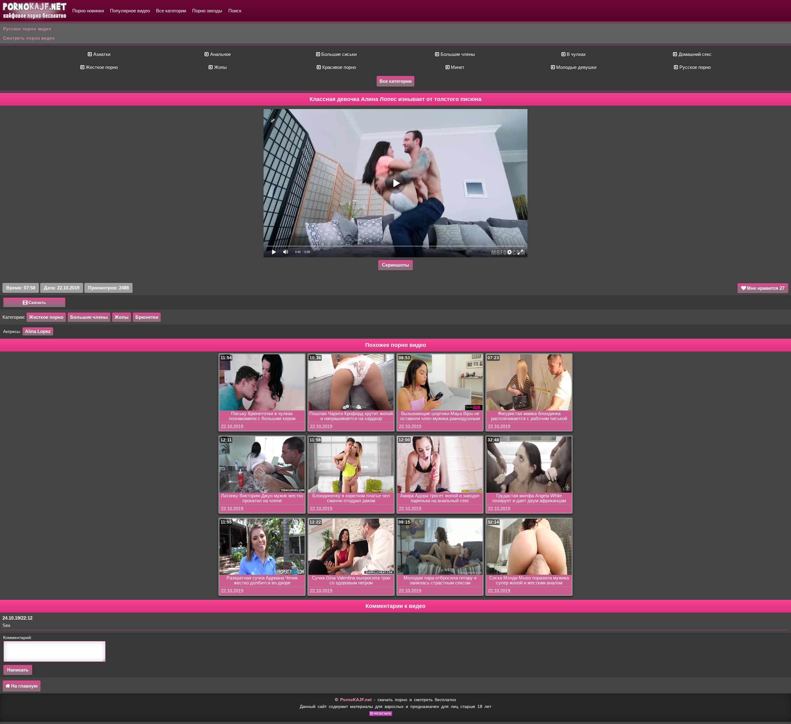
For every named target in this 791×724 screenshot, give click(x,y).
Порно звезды (207, 10)
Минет (457, 67)
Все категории (171, 10)
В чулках (575, 54)
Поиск (234, 10)
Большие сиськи (338, 54)
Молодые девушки (575, 67)
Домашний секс (694, 54)
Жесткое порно (101, 67)
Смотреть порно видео (29, 38)
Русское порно (694, 67)
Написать (17, 669)
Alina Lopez (38, 331)
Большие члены (457, 54)
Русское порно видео (27, 28)
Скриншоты (395, 264)
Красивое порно (338, 67)
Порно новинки (88, 10)
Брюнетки (146, 317)
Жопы (220, 67)
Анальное (220, 54)
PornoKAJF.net (356, 699)
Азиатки (101, 54)
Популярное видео (130, 10)
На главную (24, 685)
